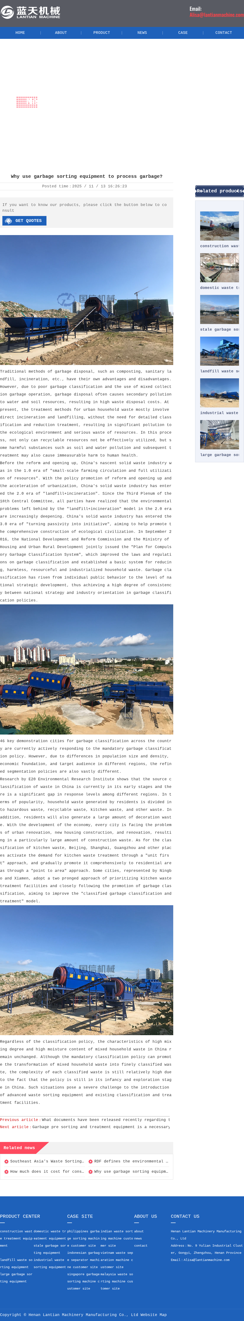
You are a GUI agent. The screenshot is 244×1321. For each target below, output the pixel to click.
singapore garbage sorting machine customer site (83, 1281)
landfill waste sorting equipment (219, 371)
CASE (183, 33)
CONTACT (223, 33)
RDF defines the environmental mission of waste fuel (155, 1161)
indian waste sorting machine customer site (117, 1238)
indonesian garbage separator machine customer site (83, 1260)
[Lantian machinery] (30, 18)
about (139, 1231)
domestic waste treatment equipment (219, 288)
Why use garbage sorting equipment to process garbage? (157, 1172)
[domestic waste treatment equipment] (219, 267)
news (138, 1238)
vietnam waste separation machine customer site (117, 1260)
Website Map (154, 1315)
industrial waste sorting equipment (219, 413)
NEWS (142, 33)
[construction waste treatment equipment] (219, 226)
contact (140, 1246)
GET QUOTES (28, 220)
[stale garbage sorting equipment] (219, 309)
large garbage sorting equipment (219, 455)
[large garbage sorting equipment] (219, 434)
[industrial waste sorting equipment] (219, 392)
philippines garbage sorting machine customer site (83, 1238)
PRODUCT (101, 33)
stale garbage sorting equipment (219, 330)
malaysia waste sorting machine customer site (117, 1281)
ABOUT (61, 33)
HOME (20, 33)
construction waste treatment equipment (219, 246)
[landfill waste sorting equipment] (219, 351)
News (69, 123)
